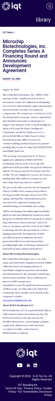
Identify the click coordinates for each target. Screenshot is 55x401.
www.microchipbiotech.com (17, 300)
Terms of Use (13, 388)
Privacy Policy (32, 388)
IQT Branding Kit (27, 385)
